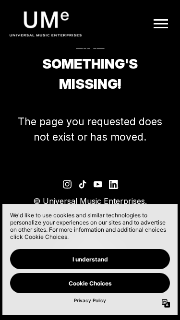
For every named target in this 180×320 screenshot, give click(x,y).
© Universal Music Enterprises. (90, 201)
